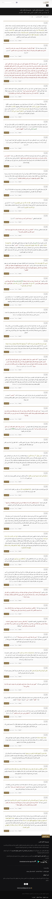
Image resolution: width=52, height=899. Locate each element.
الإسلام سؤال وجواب (30, 871)
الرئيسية (47, 10)
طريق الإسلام (46, 871)
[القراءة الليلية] (16, 2)
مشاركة (16, 40)
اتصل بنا (33, 897)
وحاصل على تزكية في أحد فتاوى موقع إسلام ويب (21, 851)
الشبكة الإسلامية (39, 871)
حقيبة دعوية (12, 40)
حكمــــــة (45, 23)
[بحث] (3, 2)
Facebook (27, 884)
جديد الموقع (45, 897)
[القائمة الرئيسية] (47, 5)
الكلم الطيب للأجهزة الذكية (40, 856)
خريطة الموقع (39, 897)
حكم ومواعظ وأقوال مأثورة (38, 10)
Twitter (25, 884)
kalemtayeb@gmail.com (24, 888)
